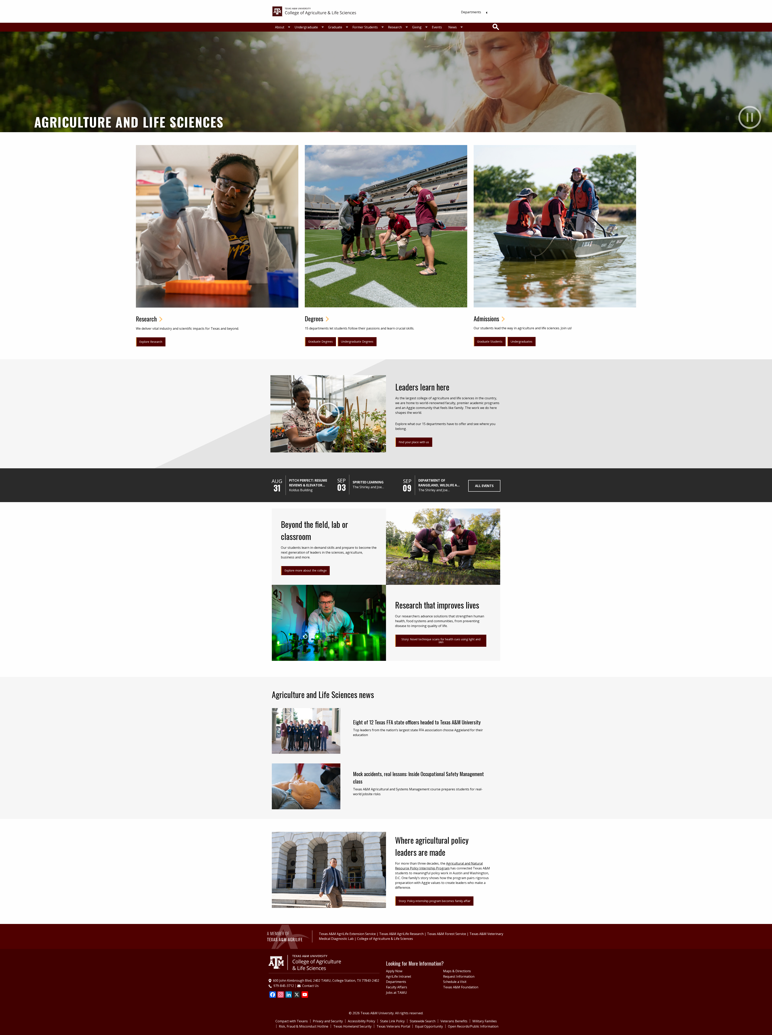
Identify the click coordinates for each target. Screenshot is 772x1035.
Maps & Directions (457, 971)
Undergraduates (521, 341)
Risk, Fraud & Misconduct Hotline (303, 1026)
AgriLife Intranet (398, 976)
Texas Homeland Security (352, 1026)
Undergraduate (306, 27)
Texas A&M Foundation (460, 987)
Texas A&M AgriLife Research (401, 934)
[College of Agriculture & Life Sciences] (314, 11)
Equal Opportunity (429, 1026)
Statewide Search (422, 1021)
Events (437, 27)
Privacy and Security (328, 1021)
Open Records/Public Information (473, 1026)
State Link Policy (392, 1021)
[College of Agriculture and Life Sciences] (305, 962)
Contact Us (310, 986)
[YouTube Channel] (305, 995)
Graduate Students (489, 341)
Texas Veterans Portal (393, 1026)
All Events (484, 486)
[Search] (495, 27)
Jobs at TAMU (396, 992)
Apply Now (394, 971)
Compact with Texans (291, 1021)
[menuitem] (473, 12)
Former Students (365, 27)
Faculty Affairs (396, 987)
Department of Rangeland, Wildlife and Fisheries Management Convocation (440, 483)
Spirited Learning (368, 482)
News (452, 27)
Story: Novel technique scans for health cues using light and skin (440, 640)
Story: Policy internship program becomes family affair (434, 901)
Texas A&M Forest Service (446, 934)
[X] (297, 995)
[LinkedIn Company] (289, 995)
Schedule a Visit (454, 981)
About (279, 27)
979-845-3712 (283, 986)
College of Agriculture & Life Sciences (385, 938)
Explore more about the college (305, 570)
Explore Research (150, 342)
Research (395, 27)
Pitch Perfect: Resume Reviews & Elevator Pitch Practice (308, 483)
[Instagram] (281, 995)
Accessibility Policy (361, 1021)
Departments (471, 12)
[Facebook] (273, 995)
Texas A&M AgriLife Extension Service (347, 934)
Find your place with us (414, 442)
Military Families (484, 1021)
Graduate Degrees (320, 341)
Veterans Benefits (453, 1021)
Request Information (458, 976)
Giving (417, 27)
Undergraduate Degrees (357, 341)
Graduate (335, 27)
